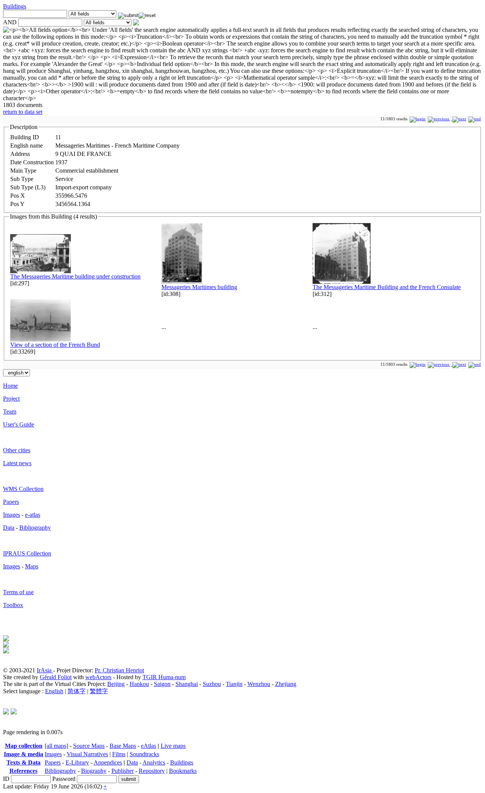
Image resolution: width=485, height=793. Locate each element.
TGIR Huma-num (164, 677)
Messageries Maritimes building (199, 287)
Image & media (23, 754)
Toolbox (13, 605)
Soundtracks (144, 754)
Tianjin (234, 684)
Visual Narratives (87, 754)
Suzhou (212, 684)
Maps (31, 566)
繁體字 (99, 691)
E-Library (77, 762)
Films (118, 754)
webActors (98, 677)
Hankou (139, 684)
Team (9, 411)
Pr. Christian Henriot (119, 670)
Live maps (173, 746)
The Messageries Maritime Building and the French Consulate (387, 287)
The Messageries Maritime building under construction (75, 276)
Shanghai (186, 684)
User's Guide (18, 424)
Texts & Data (23, 762)
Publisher (122, 771)
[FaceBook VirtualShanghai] (14, 712)
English (54, 691)
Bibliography (35, 527)
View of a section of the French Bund (55, 344)
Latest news (17, 463)
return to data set (22, 112)
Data (8, 527)
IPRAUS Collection (27, 553)
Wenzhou (258, 684)
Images (11, 514)
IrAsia (45, 670)
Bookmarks (183, 771)
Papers (11, 502)
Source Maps (89, 746)
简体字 (76, 691)
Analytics (153, 762)
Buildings (14, 6)
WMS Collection (23, 489)
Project (11, 398)
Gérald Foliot (56, 677)
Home (10, 385)
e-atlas (32, 514)
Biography (93, 771)
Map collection (23, 746)
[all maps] (56, 746)
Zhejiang (285, 684)
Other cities (16, 450)
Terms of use (18, 592)
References (23, 771)
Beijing (116, 684)
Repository (152, 771)
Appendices (108, 762)
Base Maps (123, 746)
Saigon (162, 684)
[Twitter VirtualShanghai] (6, 712)
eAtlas (148, 746)
